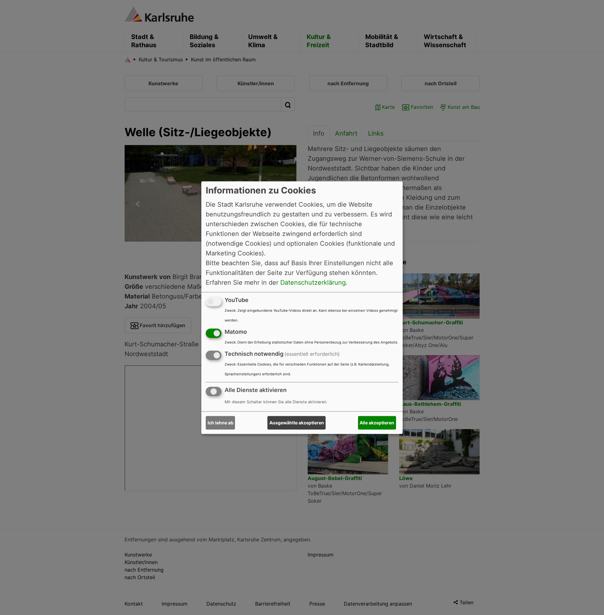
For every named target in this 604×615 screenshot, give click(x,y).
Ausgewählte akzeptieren (296, 422)
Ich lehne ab (220, 422)
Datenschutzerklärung (313, 282)
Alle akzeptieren (377, 422)
